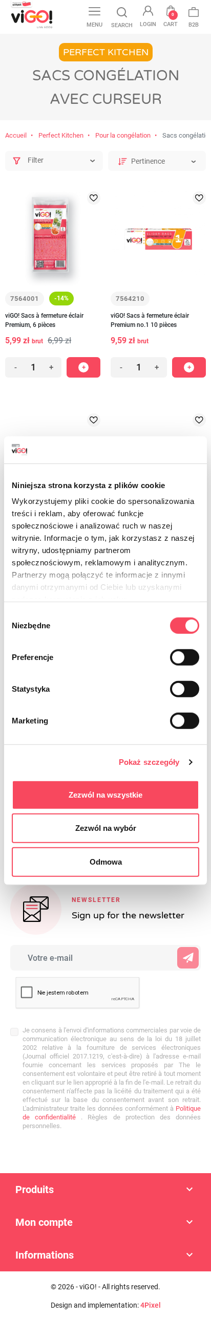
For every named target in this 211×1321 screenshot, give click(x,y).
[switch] (184, 657)
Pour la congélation (123, 135)
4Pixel (150, 1305)
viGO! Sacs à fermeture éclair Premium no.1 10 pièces (150, 320)
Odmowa (106, 861)
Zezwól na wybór (105, 828)
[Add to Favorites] (93, 198)
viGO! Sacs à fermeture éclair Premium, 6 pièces (44, 320)
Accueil (16, 135)
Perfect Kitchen (60, 135)
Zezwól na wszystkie (105, 794)
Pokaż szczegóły (149, 762)
